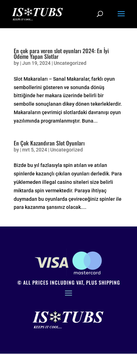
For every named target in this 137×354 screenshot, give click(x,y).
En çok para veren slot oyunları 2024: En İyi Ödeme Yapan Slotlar (61, 53)
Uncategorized (70, 63)
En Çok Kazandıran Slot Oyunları (49, 143)
